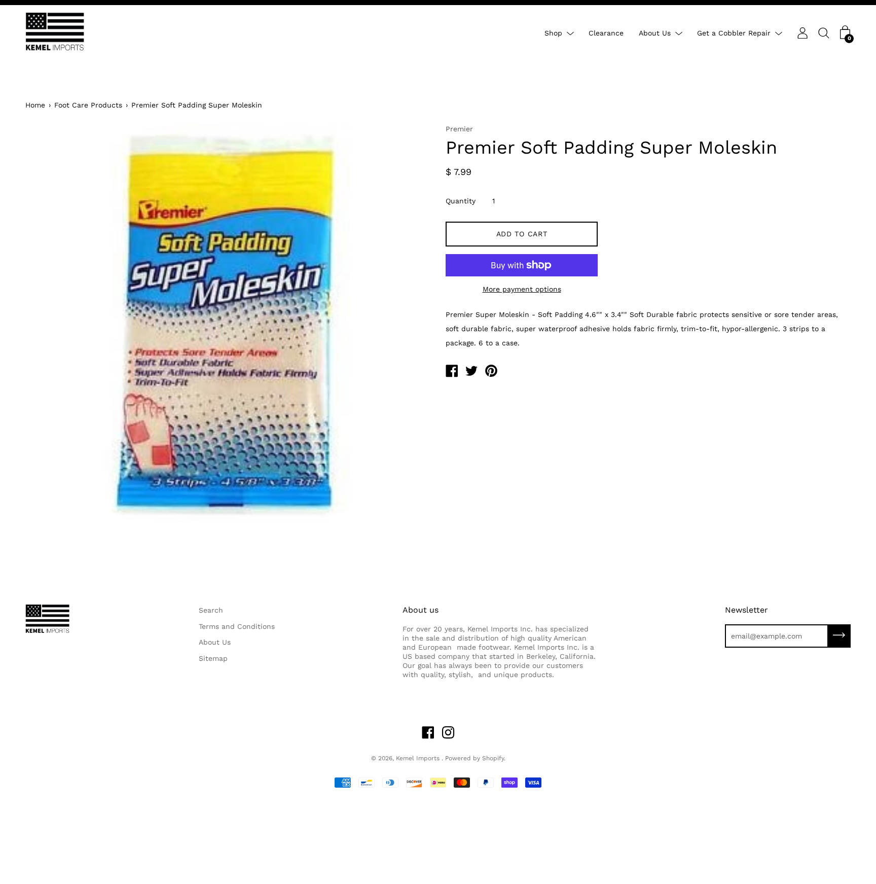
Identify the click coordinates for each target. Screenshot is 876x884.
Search (211, 610)
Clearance (606, 33)
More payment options (522, 289)
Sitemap (213, 658)
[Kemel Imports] (452, 372)
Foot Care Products (88, 105)
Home (35, 105)
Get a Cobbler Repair (734, 33)
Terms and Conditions (237, 626)
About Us (655, 33)
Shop (553, 33)
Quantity (461, 201)
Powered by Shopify (474, 758)
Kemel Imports (419, 758)
